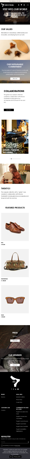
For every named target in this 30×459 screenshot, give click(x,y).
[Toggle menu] (28, 5)
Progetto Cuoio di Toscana (22, 421)
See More (8, 110)
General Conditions (20, 397)
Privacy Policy (19, 399)
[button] (3, 136)
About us (3, 397)
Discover (15, 78)
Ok (11, 456)
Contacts (3, 410)
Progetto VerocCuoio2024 (22, 426)
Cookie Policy (19, 402)
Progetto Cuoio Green (21, 423)
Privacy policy (17, 456)
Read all (15, 340)
